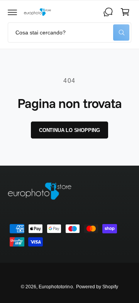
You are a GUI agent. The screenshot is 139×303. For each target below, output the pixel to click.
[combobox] (69, 32)
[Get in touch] (108, 12)
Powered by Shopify (97, 286)
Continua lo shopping (69, 130)
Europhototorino (56, 286)
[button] (12, 12)
